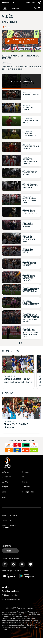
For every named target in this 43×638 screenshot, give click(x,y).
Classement (6, 477)
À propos (26, 487)
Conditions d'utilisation (11, 591)
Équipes (25, 472)
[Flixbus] (34, 450)
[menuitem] (20, 8)
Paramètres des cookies (11, 599)
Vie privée (6, 587)
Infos (24, 477)
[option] (21, 81)
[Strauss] (17, 445)
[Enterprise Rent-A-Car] (26, 445)
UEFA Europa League (5, 8)
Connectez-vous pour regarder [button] (23, 41)
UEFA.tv (5, 482)
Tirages (5, 487)
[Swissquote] (34, 445)
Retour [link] (7, 27)
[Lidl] (17, 450)
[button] (36, 8)
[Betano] (26, 450)
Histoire (25, 482)
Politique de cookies (10, 595)
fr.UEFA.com (6, 520)
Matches (5, 472)
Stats (4, 497)
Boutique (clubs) (28, 492)
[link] (15, 8)
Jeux (4, 492)
